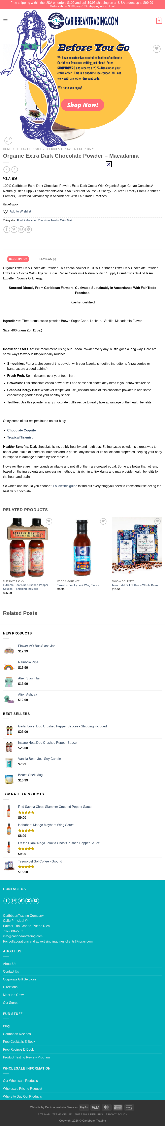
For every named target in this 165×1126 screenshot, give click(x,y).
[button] (109, 164)
